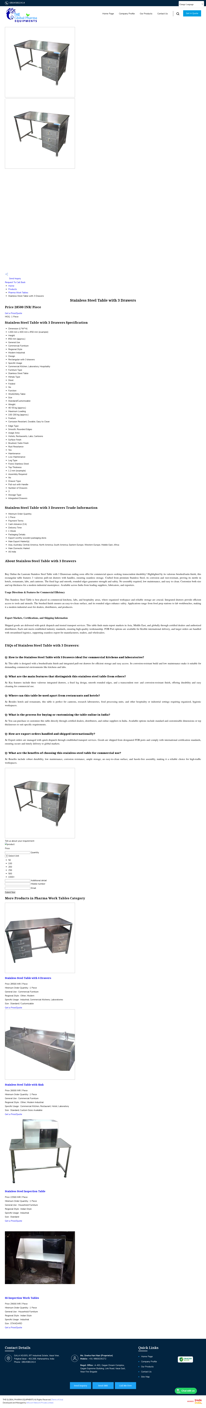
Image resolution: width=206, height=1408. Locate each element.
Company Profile (127, 13)
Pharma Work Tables (18, 292)
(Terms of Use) (57, 1399)
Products (12, 289)
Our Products (146, 13)
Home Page (108, 13)
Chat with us (188, 1391)
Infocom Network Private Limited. (40, 1403)
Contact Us (162, 13)
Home (11, 285)
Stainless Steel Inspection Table (25, 1191)
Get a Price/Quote (13, 313)
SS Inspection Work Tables (22, 1298)
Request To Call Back (15, 282)
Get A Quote (192, 13)
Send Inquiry (15, 278)
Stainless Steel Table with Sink (24, 1085)
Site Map (145, 1376)
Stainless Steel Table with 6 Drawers (28, 978)
